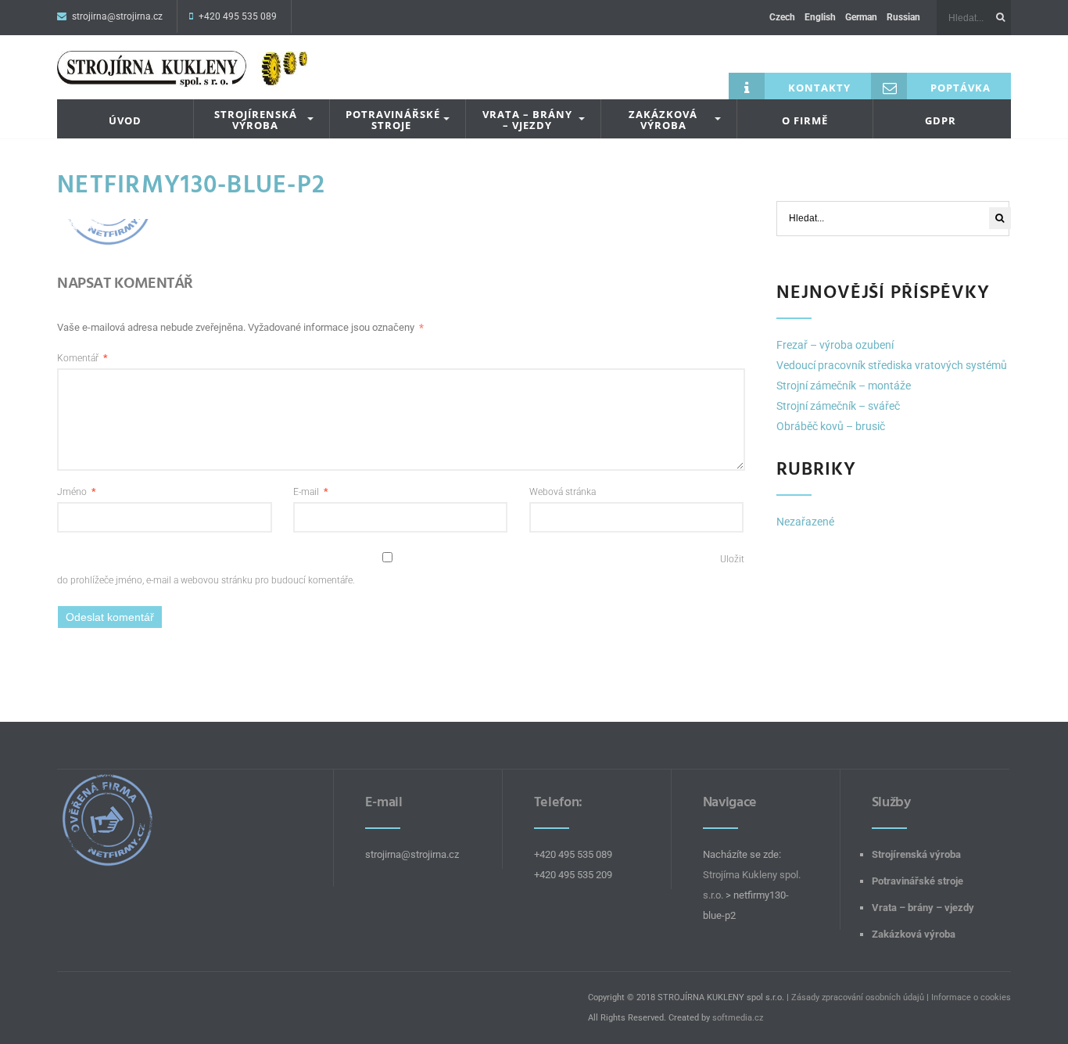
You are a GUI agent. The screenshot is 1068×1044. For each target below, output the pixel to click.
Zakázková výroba (663, 120)
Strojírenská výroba (255, 120)
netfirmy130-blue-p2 (191, 184)
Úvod (125, 120)
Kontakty (819, 88)
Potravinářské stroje (393, 120)
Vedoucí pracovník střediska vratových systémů (891, 365)
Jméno (76, 491)
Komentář (82, 358)
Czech (782, 17)
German (861, 17)
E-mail (310, 491)
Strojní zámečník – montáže (843, 385)
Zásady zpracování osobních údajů (857, 997)
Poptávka (960, 88)
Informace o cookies (971, 997)
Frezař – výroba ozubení (835, 345)
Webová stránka (562, 491)
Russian (903, 17)
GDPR (940, 120)
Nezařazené (805, 521)
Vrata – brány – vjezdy (527, 120)
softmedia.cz (737, 1018)
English (820, 17)
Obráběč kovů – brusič (830, 426)
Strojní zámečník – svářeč (838, 406)
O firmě (805, 120)
